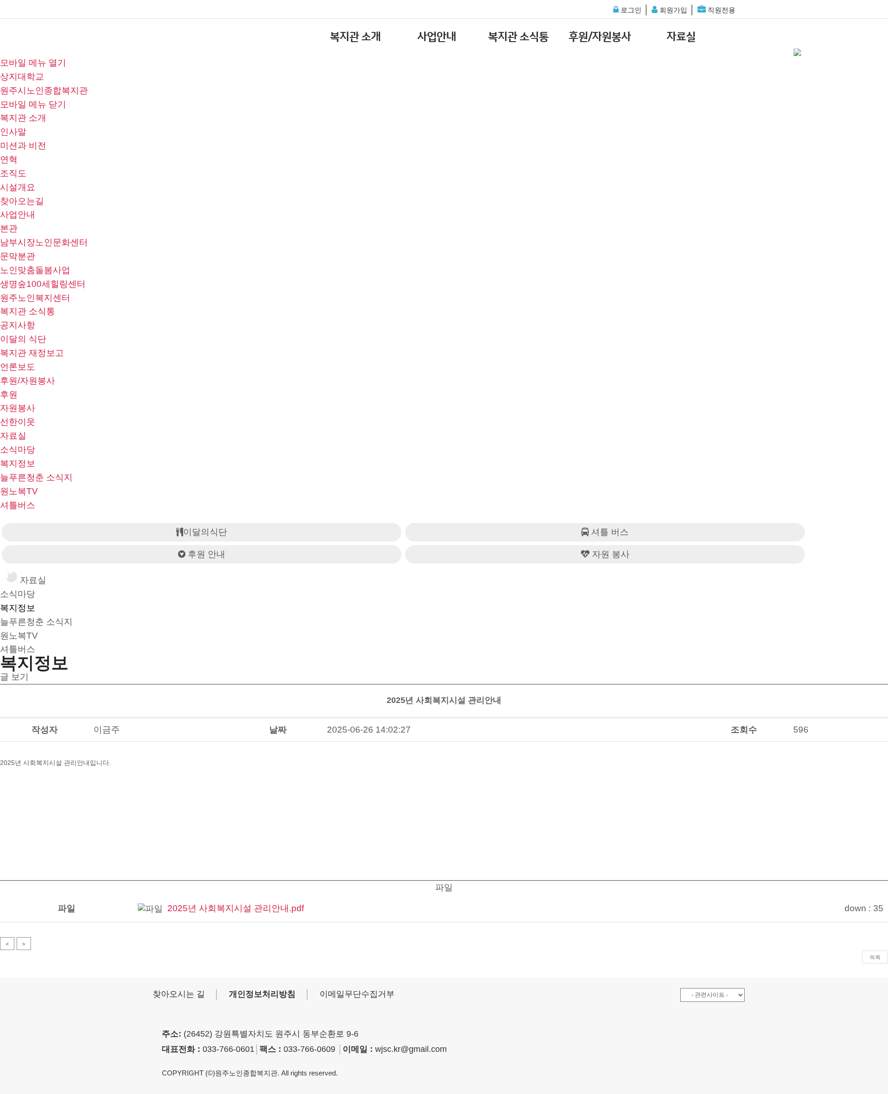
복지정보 (17, 463)
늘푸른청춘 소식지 (36, 477)
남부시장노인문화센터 (44, 242)
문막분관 (17, 256)
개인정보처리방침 (262, 994)
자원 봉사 (609, 554)
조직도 (13, 173)
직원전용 (720, 10)
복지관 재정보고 (32, 353)
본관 (9, 228)
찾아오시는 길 (179, 994)
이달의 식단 (23, 339)
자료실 (681, 37)
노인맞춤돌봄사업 (35, 270)
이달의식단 (205, 532)
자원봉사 (17, 408)
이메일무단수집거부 (357, 994)
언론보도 (17, 367)
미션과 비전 (23, 145)
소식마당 (17, 449)
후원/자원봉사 (599, 37)
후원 (9, 394)
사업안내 (436, 37)
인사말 (13, 132)
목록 (875, 957)
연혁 (9, 159)
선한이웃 (17, 422)
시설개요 (17, 187)
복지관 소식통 (518, 37)
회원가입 (672, 10)
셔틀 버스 (609, 532)
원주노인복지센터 (35, 298)
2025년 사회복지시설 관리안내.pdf (235, 908)
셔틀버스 (17, 505)
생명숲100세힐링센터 (43, 284)
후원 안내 (205, 554)
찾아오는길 (22, 201)
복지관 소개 (355, 37)
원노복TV (19, 491)
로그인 (630, 10)
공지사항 (17, 325)
